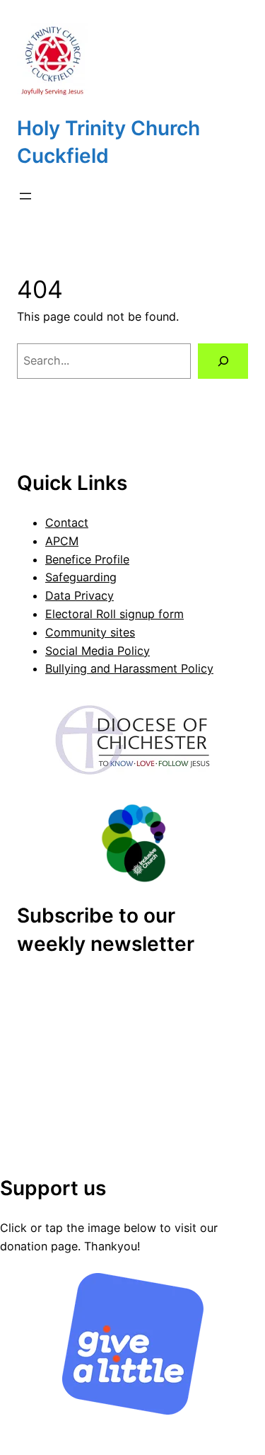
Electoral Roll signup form (114, 614)
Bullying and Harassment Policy (129, 668)
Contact (66, 522)
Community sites (90, 632)
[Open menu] (25, 196)
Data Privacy (79, 595)
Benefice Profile (87, 559)
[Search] (223, 361)
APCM (61, 541)
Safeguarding (81, 577)
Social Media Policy (97, 651)
